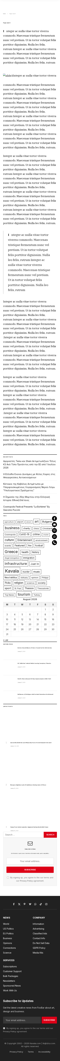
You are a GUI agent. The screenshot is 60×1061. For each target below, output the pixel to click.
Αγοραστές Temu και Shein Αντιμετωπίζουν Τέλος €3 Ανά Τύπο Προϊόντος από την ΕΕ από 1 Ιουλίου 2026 (29, 464)
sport (8, 588)
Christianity (47, 528)
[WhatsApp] (54, 536)
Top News (9, 595)
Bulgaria (47, 521)
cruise (45, 535)
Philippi (45, 577)
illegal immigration (12, 558)
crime (36, 534)
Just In (35, 563)
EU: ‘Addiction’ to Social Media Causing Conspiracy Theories (34, 663)
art (37, 521)
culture (9, 540)
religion (18, 582)
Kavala (12, 571)
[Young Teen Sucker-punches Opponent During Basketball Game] (30, 809)
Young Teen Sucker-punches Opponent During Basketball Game (29, 827)
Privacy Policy (26, 881)
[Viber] (54, 530)
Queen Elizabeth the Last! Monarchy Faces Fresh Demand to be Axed (30, 742)
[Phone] (54, 542)
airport (20, 522)
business (12, 528)
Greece (11, 551)
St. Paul (17, 588)
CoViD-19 (24, 534)
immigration (28, 558)
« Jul (5, 640)
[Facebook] (54, 518)
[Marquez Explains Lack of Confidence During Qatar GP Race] (30, 766)
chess (36, 528)
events (8, 545)
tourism (24, 594)
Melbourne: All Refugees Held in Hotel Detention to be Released (35, 694)
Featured (20, 545)
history (35, 552)
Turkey (37, 595)
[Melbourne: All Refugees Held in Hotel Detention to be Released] (9, 698)
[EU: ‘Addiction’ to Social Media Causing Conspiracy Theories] (9, 667)
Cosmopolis (10, 534)
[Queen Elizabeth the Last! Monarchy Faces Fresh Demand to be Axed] (30, 724)
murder (26, 572)
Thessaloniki (43, 588)
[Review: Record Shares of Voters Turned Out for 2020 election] (9, 652)
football (39, 545)
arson (28, 522)
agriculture (9, 522)
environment (42, 540)
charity (26, 528)
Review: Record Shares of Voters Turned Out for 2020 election (35, 648)
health (25, 552)
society (42, 583)
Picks (8, 582)
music (36, 571)
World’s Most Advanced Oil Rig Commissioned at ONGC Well (34, 679)
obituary (24, 577)
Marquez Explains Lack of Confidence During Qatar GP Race (28, 785)
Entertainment (24, 540)
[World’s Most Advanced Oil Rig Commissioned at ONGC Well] (9, 683)
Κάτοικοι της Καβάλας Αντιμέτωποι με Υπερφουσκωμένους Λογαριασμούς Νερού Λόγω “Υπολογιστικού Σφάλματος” (29, 487)
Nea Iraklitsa (11, 577)
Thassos (29, 588)
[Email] (54, 524)
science (30, 583)
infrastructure (16, 564)
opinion (34, 577)
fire (30, 545)
